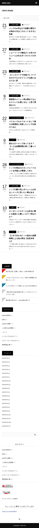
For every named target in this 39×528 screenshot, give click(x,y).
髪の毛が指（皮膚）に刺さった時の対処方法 (20, 271)
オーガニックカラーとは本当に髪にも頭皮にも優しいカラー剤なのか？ (22, 214)
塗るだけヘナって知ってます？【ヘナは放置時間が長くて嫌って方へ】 (22, 146)
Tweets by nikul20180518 (9, 511)
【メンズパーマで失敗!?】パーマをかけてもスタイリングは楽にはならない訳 (22, 78)
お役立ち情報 (15, 24)
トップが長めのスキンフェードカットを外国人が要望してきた (22, 169)
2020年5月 (5, 399)
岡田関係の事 (6, 345)
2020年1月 (5, 414)
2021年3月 (5, 373)
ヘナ (13, 139)
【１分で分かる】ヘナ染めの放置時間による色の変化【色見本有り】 (22, 238)
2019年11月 (5, 422)
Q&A (13, 207)
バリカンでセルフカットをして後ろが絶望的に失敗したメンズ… (21, 279)
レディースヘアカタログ (9, 340)
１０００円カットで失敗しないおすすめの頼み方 (21, 286)
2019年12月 (5, 418)
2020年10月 (5, 384)
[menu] (36, 3)
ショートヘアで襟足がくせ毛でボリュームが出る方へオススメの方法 (22, 56)
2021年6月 (5, 365)
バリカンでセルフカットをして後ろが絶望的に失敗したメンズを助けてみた (22, 124)
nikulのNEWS (6, 315)
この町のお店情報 (7, 328)
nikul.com (6, 3)
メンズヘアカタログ (16, 117)
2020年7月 (5, 392)
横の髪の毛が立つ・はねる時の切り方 (18, 300)
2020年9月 (5, 388)
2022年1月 (5, 362)
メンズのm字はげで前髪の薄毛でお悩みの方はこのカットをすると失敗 (22, 31)
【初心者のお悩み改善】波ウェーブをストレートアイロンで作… (21, 293)
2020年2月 (5, 411)
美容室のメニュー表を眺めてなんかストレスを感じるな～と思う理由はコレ (22, 102)
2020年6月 (5, 396)
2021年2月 (5, 377)
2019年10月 (5, 426)
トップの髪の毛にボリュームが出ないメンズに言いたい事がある (22, 191)
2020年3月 (5, 407)
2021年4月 (5, 369)
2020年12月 (5, 381)
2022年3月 (5, 358)
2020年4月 (5, 403)
